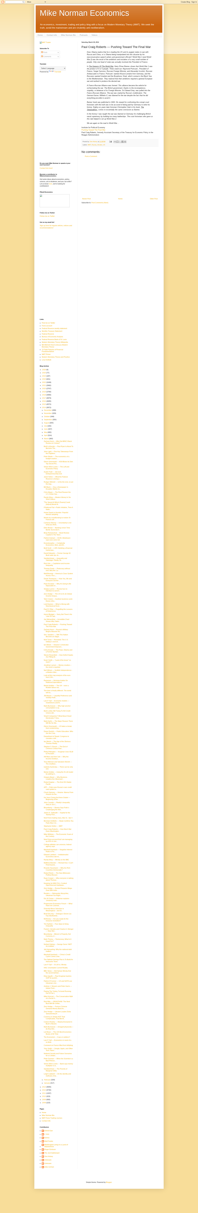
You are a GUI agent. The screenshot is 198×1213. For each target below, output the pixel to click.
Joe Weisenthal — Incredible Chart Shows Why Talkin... (56, 620)
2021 (44, 385)
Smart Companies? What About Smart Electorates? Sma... (57, 717)
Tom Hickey (48, 1156)
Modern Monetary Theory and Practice (56, 357)
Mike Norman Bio (68, 35)
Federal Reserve (48, 334)
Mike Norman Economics (84, 13)
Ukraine (99, 145)
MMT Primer (46, 354)
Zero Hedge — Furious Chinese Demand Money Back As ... (55, 1007)
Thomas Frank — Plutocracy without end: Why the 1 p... (57, 569)
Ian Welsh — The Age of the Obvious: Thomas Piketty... (57, 742)
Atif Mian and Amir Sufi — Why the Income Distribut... (56, 758)
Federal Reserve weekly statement (54, 328)
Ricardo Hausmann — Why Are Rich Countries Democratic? (57, 869)
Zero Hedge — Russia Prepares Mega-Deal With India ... (58, 889)
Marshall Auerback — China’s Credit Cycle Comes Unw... (57, 955)
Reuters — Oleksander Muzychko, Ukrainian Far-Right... (56, 894)
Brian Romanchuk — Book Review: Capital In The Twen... (57, 534)
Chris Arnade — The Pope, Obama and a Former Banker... (58, 651)
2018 (44, 395)
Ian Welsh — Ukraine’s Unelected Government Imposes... (56, 646)
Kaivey (46, 1138)
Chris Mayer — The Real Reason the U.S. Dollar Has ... (57, 493)
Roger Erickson (50, 1149)
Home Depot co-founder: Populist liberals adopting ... (56, 513)
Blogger (109, 1182)
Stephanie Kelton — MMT (53, 826)
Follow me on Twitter (47, 216)
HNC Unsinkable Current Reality (56, 968)
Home (40, 35)
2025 (44, 373)
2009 (44, 1100)
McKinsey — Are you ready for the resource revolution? (56, 920)
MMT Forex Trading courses (52, 1118)
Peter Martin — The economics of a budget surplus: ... (56, 457)
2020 (44, 388)
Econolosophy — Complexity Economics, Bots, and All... (54, 544)
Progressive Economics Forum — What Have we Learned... (58, 904)
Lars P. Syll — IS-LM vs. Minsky (55, 965)
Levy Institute (46, 360)
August (47, 423)
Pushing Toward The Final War (93, 130)
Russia (94, 145)
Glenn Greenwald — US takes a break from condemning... (58, 727)
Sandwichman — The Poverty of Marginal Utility (55, 1070)
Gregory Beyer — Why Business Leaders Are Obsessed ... (55, 778)
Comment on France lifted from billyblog (58, 1045)
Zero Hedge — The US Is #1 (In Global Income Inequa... (58, 595)
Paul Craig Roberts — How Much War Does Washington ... (57, 830)
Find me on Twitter (48, 323)
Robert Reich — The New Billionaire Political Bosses (57, 874)
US (104, 145)
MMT (89, 145)
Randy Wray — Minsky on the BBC (56, 860)
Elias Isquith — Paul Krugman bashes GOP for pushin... (57, 977)
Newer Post (86, 199)
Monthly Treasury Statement (52, 331)
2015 (44, 404)
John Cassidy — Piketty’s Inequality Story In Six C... (57, 803)
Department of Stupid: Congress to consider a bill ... (56, 737)
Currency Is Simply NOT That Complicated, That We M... (54, 1018)
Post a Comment (91, 156)
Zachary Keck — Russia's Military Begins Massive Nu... (56, 630)
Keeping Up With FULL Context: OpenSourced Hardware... (55, 884)
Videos (94, 35)
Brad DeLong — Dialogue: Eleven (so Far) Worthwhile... (57, 915)
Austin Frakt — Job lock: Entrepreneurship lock (53, 473)
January (47, 1083)
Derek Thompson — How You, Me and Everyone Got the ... (58, 580)
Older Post (154, 199)
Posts (45, 52)
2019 (44, 392)
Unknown (47, 1160)
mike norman (49, 1167)
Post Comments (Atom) (99, 203)
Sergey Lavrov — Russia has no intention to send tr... (55, 590)
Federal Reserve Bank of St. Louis (54, 339)
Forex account (47, 326)
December (48, 410)
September (48, 420)
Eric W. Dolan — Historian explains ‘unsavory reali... (56, 899)
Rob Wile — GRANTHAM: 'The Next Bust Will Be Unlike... (57, 1002)
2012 (44, 1090)
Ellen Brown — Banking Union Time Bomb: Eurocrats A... (57, 529)
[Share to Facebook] (122, 141)
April (46, 435)
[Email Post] (110, 141)
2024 (44, 376)
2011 (44, 1093)
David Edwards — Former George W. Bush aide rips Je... (57, 554)
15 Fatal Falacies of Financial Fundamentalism (52, 350)
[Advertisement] (120, 177)
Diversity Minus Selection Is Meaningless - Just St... (54, 909)
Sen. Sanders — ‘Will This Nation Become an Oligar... (56, 636)
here (50, 184)
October (47, 416)
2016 (44, 401)
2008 (44, 1103)
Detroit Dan (48, 1131)
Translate (57, 72)
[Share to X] (120, 141)
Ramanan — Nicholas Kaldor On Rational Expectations (56, 681)
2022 (44, 382)
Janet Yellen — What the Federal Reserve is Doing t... (56, 478)
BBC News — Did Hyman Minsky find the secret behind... (57, 972)
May (46, 432)
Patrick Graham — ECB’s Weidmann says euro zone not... (57, 539)
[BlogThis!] (117, 141)
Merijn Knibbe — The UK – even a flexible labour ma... (56, 686)
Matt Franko (48, 1141)
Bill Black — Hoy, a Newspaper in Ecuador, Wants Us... (56, 488)
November (48, 413)
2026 (44, 370)
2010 (44, 1096)
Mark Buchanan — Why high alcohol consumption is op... (57, 707)
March (46, 439)
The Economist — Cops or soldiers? (57, 1037)
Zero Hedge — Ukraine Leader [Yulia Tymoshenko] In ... (57, 1012)
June (46, 429)
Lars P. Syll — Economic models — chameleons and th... (56, 702)
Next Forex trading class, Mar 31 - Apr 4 (58, 818)
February (47, 1080)
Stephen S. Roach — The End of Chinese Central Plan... (55, 747)
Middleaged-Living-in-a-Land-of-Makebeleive (56, 1146)
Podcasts (84, 35)
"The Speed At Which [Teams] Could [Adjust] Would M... (57, 503)
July (45, 426)
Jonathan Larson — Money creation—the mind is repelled (58, 666)
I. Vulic (46, 1134)
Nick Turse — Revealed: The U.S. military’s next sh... (56, 641)
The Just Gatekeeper (52, 1153)
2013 (44, 1087)
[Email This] (115, 141)
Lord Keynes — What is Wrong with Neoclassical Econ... (57, 605)
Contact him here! (46, 168)
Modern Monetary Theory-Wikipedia (55, 342)
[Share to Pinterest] (125, 141)
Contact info (52, 35)
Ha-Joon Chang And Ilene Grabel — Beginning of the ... (57, 798)
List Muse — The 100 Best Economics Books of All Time (57, 1033)
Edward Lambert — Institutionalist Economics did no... (56, 855)
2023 (44, 379)
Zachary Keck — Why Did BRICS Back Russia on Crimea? (58, 442)
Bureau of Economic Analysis (52, 337)
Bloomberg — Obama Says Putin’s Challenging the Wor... (56, 808)
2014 (44, 407)
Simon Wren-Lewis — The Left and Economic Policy (56, 468)
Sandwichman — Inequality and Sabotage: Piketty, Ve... (55, 559)
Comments (47, 57)
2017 (44, 398)
